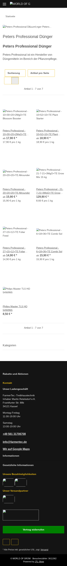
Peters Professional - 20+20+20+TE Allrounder (16, 191)
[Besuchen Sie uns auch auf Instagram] (14, 542)
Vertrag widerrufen (33, 529)
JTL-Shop (39, 561)
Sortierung (14, 73)
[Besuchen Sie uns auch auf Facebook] (6, 542)
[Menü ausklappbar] (4, 3)
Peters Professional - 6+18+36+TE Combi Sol (49, 249)
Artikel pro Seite (39, 73)
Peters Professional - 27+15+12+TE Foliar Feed (14, 249)
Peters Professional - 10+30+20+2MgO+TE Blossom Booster (14, 132)
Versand (44, 549)
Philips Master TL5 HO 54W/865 (15, 308)
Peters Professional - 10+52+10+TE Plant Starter (47, 132)
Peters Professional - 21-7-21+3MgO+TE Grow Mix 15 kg (49, 191)
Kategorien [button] (9, 345)
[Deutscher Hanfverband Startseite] (21, 514)
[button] (46, 3)
